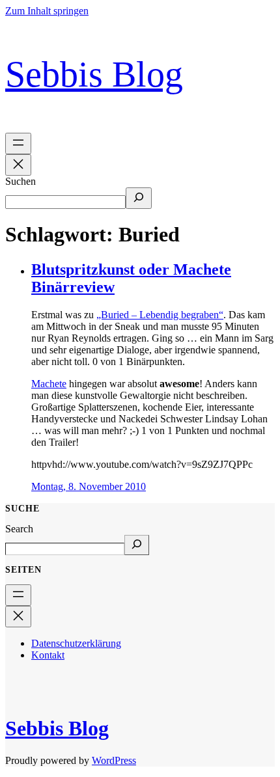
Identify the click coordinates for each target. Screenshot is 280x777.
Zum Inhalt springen (47, 10)
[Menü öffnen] (18, 143)
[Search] (136, 545)
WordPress (114, 760)
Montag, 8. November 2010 (88, 486)
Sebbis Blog (94, 74)
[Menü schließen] (18, 165)
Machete (48, 383)
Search (19, 528)
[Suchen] (139, 198)
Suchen (20, 181)
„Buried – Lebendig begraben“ (159, 314)
